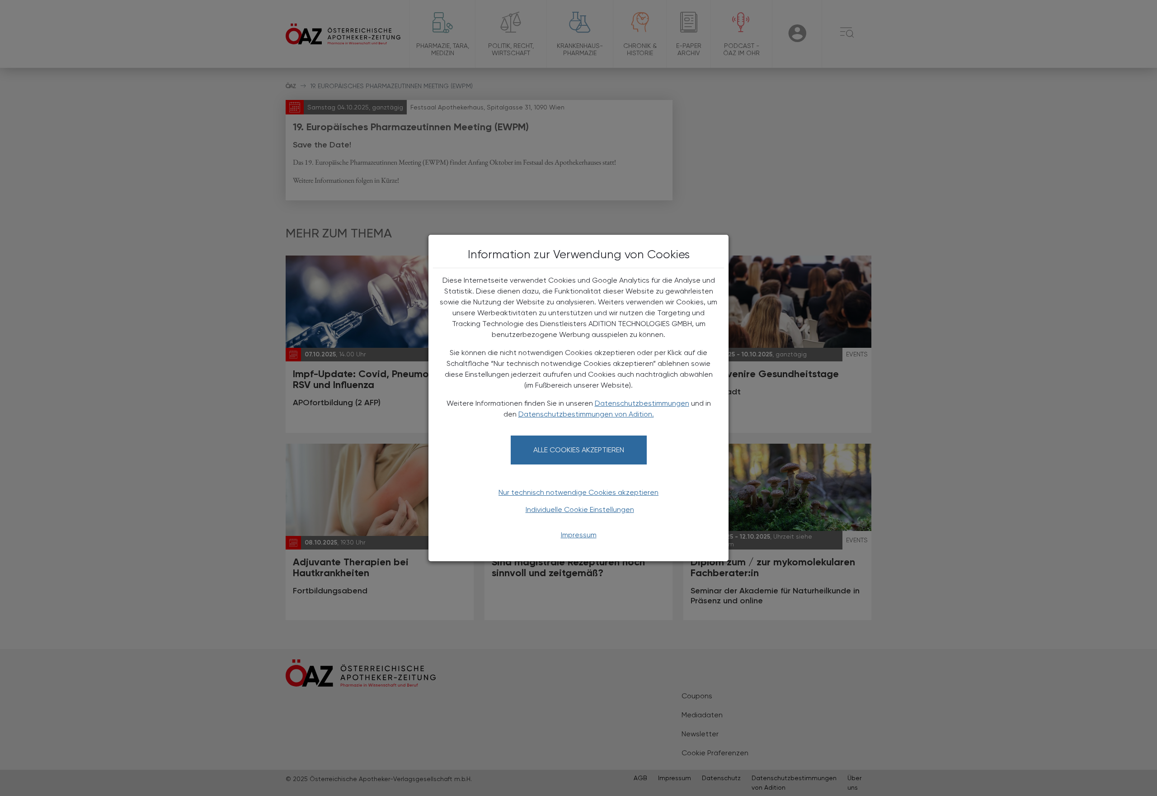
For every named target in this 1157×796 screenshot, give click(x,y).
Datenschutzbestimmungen (642, 403)
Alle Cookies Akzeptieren (578, 449)
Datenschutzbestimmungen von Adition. (586, 414)
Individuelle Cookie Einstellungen (580, 509)
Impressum (579, 535)
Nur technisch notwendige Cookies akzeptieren (578, 492)
